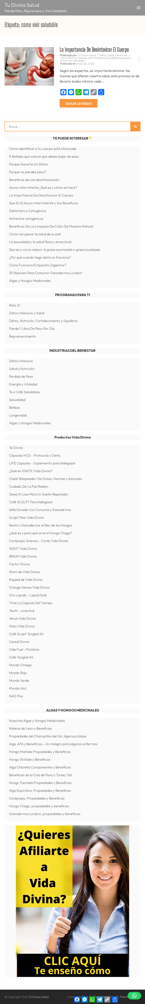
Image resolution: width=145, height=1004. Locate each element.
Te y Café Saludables (24, 392)
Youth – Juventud (21, 610)
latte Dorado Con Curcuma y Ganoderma (40, 510)
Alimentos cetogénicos (26, 218)
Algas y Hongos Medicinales (30, 280)
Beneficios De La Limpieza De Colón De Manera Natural (51, 226)
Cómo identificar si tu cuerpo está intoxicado (42, 149)
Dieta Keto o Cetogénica (27, 211)
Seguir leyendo (78, 103)
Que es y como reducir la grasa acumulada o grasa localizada (54, 249)
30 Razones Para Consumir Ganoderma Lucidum (45, 273)
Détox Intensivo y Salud (26, 313)
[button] (134, 995)
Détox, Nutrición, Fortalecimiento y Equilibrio (43, 321)
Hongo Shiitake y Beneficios (29, 759)
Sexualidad (17, 400)
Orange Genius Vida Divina (29, 587)
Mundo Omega (20, 665)
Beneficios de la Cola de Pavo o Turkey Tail (40, 775)
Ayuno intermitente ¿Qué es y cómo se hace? (43, 187)
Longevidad (18, 415)
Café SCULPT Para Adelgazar (31, 502)
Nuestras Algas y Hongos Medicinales (37, 720)
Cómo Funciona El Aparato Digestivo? (37, 265)
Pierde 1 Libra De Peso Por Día (31, 328)
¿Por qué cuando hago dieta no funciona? (40, 257)
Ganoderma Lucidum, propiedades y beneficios (45, 814)
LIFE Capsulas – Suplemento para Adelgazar (42, 463)
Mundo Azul (17, 688)
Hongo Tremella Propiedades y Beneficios (40, 783)
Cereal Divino (19, 642)
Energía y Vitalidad (23, 384)
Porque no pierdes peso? (27, 172)
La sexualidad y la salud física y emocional (40, 242)
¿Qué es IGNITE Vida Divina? (30, 471)
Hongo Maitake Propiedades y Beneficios (40, 752)
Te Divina (16, 447)
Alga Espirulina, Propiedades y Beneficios (40, 790)
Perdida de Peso (21, 376)
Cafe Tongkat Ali (21, 657)
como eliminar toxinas (73, 58)
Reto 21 (14, 305)
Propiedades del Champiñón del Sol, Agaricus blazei (48, 736)
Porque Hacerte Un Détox (28, 164)
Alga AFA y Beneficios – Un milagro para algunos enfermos (53, 744)
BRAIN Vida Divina (23, 556)
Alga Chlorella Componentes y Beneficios (40, 767)
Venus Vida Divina (22, 618)
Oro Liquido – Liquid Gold (27, 595)
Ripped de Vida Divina (25, 579)
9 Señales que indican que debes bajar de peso (44, 156)
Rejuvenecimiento (22, 336)
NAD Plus (16, 696)
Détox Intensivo (21, 361)
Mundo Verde (19, 680)
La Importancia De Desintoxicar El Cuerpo (94, 49)
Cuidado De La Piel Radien (28, 486)
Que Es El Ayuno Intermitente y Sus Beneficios (43, 203)
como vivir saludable (72, 60)
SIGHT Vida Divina (23, 548)
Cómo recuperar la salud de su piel (35, 234)
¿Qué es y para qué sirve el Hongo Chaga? (40, 533)
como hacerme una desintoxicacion (109, 58)
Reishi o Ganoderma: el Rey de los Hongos (40, 525)
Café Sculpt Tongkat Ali (26, 634)
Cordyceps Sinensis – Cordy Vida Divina (38, 541)
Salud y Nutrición (117, 55)
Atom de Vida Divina (24, 572)
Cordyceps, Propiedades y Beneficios (37, 798)
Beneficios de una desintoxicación (34, 180)
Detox (102, 55)
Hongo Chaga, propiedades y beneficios (39, 806)
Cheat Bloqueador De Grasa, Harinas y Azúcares (45, 479)
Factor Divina (19, 564)
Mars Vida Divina (22, 626)
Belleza (14, 407)
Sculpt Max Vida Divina (26, 517)
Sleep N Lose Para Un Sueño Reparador (39, 494)
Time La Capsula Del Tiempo (30, 603)
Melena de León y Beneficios (30, 728)
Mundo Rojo (18, 673)
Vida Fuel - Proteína (24, 649)
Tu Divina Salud (22, 5)
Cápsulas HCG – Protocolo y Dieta (34, 455)
